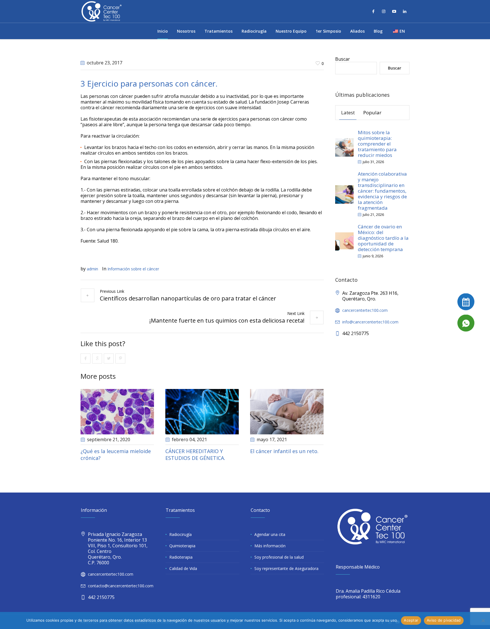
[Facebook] (373, 11)
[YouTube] (394, 11)
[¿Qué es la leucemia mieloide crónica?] (117, 412)
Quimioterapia (182, 545)
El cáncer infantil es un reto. (284, 451)
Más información (270, 545)
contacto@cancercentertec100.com (120, 585)
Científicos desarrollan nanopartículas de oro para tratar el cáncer (188, 298)
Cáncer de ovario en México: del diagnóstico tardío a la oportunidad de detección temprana (383, 238)
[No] (483, 620)
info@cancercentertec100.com (370, 322)
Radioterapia (181, 557)
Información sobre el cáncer (133, 269)
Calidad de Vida (183, 568)
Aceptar (411, 620)
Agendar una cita (269, 534)
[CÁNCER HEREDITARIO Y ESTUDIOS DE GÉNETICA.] (202, 412)
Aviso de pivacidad (444, 620)
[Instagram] (383, 11)
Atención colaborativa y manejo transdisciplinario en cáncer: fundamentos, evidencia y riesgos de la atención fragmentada (382, 191)
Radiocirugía (180, 534)
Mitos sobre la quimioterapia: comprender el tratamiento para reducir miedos (377, 143)
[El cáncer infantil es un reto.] (287, 412)
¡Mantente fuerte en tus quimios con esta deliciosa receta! (227, 320)
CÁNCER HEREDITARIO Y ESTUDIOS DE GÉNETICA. (195, 454)
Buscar (342, 59)
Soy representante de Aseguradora (286, 568)
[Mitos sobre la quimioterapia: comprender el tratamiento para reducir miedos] (344, 147)
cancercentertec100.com (365, 310)
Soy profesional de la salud (279, 557)
